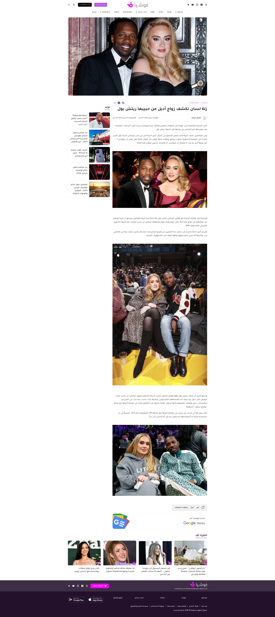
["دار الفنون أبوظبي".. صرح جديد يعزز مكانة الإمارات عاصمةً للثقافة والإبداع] (190, 553)
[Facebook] (202, 5)
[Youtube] (193, 5)
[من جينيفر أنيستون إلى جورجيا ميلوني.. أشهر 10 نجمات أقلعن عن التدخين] (155, 553)
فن (197, 508)
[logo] (137, 5)
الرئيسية (204, 103)
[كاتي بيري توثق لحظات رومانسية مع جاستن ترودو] (84, 553)
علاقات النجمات (181, 508)
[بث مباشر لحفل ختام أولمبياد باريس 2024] (99, 172)
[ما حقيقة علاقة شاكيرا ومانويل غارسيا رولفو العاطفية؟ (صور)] (119, 553)
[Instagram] (197, 5)
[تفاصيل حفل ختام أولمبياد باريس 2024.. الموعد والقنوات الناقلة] (99, 189)
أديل (192, 508)
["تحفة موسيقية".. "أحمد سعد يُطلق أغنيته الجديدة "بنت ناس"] (99, 120)
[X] (206, 5)
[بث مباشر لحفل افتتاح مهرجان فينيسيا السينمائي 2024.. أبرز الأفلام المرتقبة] (99, 137)
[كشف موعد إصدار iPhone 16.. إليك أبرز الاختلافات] (99, 155)
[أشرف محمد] (204, 118)
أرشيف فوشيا (194, 103)
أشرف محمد (196, 118)
